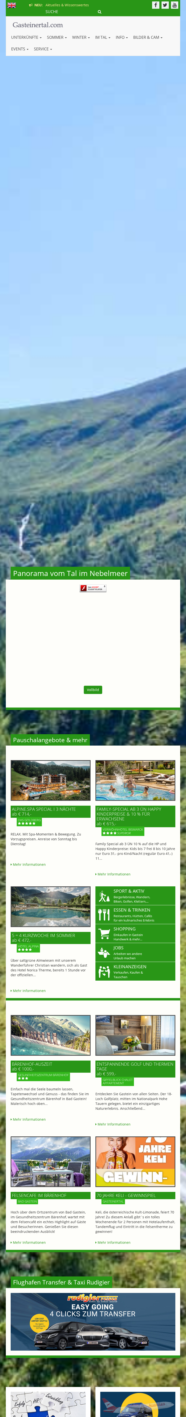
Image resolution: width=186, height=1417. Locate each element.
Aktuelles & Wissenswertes (60, 5)
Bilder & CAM (146, 37)
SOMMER (55, 37)
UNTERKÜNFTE (25, 37)
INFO (120, 37)
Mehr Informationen (29, 864)
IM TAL (101, 37)
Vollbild (93, 689)
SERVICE (42, 49)
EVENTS (18, 49)
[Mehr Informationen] (51, 780)
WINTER (79, 37)
